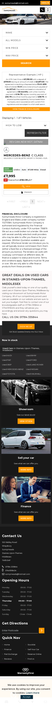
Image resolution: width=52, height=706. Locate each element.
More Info (26, 470)
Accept (27, 697)
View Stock (26, 421)
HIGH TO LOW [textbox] (14, 125)
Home (7, 645)
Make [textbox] (9, 32)
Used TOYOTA (8, 374)
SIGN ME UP (26, 326)
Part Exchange (10, 654)
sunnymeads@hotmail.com (16, 3)
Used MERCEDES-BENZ (12, 369)
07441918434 (8, 308)
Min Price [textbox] (12, 48)
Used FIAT (6, 360)
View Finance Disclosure (26, 109)
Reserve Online (34, 654)
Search (26, 63)
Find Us (31, 659)
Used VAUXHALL (33, 374)
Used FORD (31, 360)
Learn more (32, 693)
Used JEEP (7, 365)
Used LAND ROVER (34, 365)
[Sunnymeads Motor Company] (9, 10)
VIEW (27, 186)
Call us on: (20, 317)
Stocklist (31, 645)
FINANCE (28, 192)
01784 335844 (32, 305)
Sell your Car (33, 649)
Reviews (8, 659)
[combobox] (26, 32)
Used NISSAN (32, 369)
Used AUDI (7, 355)
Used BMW (31, 355)
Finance (7, 649)
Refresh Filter (36, 133)
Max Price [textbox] (12, 55)
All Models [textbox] (13, 40)
